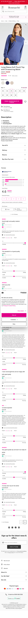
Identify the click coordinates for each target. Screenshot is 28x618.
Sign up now (14, 547)
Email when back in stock (12, 101)
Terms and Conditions (22, 551)
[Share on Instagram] (12, 527)
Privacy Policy (11, 552)
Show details (21, 310)
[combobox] (14, 11)
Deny (14, 324)
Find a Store (7, 564)
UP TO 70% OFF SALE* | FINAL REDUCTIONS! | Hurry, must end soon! (14, 2)
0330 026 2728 (18, 594)
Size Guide (24, 87)
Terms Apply (10, 111)
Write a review (14, 75)
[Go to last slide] (2, 17)
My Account (7, 560)
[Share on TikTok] (15, 527)
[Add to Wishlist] (25, 102)
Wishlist (6, 568)
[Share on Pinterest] (19, 527)
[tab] (12, 63)
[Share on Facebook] (9, 527)
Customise (13, 319)
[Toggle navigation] (2, 7)
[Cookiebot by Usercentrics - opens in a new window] (20, 293)
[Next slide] (26, 17)
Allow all (14, 315)
